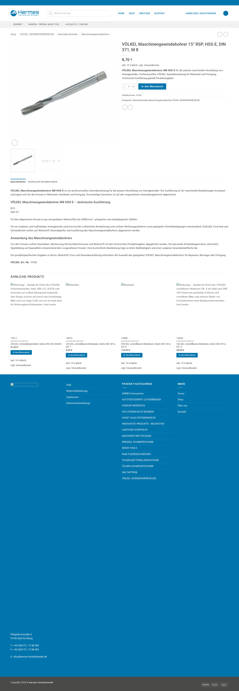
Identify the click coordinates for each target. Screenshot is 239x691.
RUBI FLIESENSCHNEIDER (136, 454)
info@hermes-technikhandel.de (30, 656)
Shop (132, 13)
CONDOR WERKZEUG (133, 405)
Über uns (144, 13)
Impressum (72, 397)
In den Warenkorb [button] (21, 352)
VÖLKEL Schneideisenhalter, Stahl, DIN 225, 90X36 (36, 344)
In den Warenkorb (152, 86)
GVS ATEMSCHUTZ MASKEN (138, 411)
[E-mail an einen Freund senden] (130, 107)
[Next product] (219, 34)
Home (121, 13)
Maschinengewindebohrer (95, 34)
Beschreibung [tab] (18, 182)
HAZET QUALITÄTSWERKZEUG (139, 417)
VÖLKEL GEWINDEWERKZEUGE (37, 34)
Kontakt (159, 13)
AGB (68, 384)
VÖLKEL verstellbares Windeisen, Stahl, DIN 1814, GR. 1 (90, 345)
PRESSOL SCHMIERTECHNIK (137, 442)
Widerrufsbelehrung (76, 390)
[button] (201, 13)
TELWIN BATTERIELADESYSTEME (140, 460)
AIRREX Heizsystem (133, 393)
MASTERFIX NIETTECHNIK (136, 435)
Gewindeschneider (68, 34)
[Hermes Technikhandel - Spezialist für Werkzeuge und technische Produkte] (26, 13)
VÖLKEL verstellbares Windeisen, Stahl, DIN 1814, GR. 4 (201, 345)
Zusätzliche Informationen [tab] (42, 182)
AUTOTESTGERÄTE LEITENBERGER (141, 399)
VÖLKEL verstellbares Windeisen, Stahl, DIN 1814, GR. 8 (146, 345)
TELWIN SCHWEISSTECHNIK (137, 466)
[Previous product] (225, 34)
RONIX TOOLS (129, 448)
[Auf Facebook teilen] (124, 107)
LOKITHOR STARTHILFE (135, 429)
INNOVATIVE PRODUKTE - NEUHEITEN (143, 423)
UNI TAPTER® (129, 472)
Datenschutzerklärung (78, 403)
